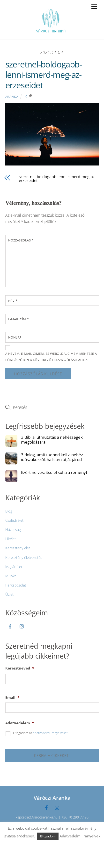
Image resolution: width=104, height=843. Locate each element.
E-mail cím (18, 319)
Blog (8, 511)
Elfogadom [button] (48, 836)
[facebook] (10, 625)
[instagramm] (22, 625)
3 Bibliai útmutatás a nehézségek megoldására (52, 440)
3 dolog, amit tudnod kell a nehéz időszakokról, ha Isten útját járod (52, 457)
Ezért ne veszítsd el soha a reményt (54, 472)
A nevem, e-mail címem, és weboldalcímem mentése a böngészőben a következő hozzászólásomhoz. (51, 356)
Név (12, 300)
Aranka (11, 96)
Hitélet (10, 538)
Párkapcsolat (15, 585)
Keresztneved (19, 668)
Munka (10, 575)
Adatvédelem (19, 723)
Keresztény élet (17, 547)
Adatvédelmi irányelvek (79, 836)
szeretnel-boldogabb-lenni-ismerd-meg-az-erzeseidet (43, 74)
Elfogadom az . (40, 733)
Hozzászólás (21, 240)
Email (12, 697)
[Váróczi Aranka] (51, 33)
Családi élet (14, 520)
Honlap (15, 337)
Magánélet (13, 566)
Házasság (13, 529)
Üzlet (9, 594)
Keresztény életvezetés (23, 557)
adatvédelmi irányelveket (50, 733)
